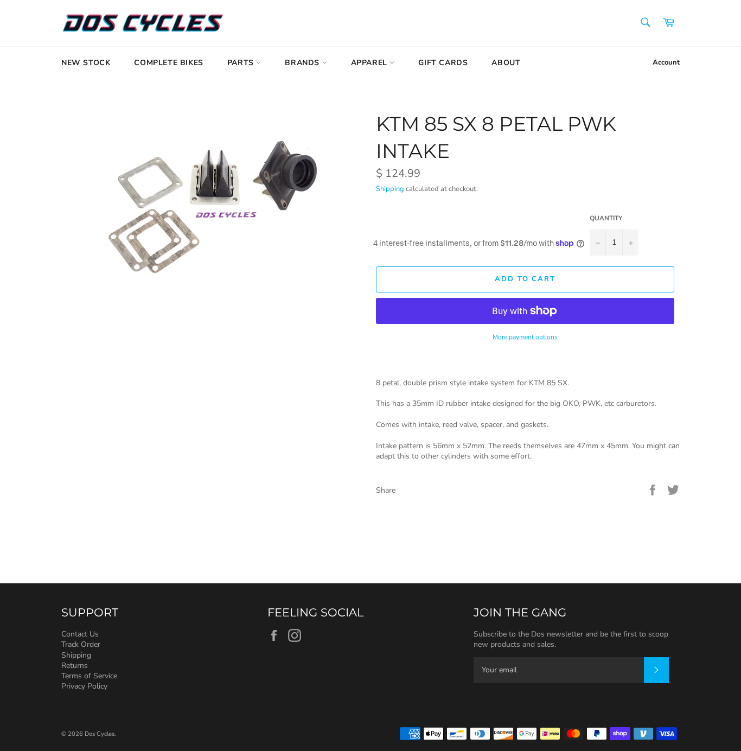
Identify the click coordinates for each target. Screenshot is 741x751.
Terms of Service (89, 676)
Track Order (80, 644)
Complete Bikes (168, 63)
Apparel (370, 63)
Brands (303, 63)
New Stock (85, 63)
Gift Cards (443, 63)
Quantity (606, 218)
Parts (242, 63)
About (505, 63)
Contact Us (80, 634)
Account (666, 62)
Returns (74, 665)
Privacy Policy (84, 686)
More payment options (525, 337)
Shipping (390, 189)
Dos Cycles (99, 734)
